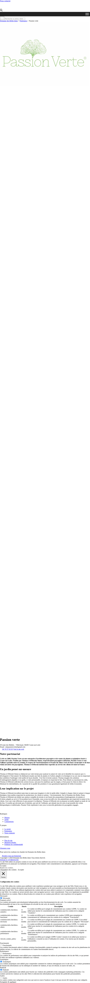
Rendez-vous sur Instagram (11, 856)
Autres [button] (2, 976)
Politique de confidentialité (13, 844)
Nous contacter (5, 1)
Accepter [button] (21, 870)
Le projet (7, 829)
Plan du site (8, 840)
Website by (9, 860)
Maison (7, 818)
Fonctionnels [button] (4, 943)
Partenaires (23, 21)
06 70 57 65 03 (7, 749)
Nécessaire (6, 898)
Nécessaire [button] (3, 896)
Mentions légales (10, 842)
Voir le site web (18, 749)
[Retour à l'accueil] (12, 8)
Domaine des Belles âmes (9, 21)
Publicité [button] (3, 968)
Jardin (6, 820)
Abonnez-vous (5, 848)
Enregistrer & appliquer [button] (8, 982)
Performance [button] (4, 951)
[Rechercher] (2, 18)
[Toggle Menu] (87, 14)
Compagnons (9, 821)
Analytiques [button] (4, 959)
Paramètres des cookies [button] (9, 870)
